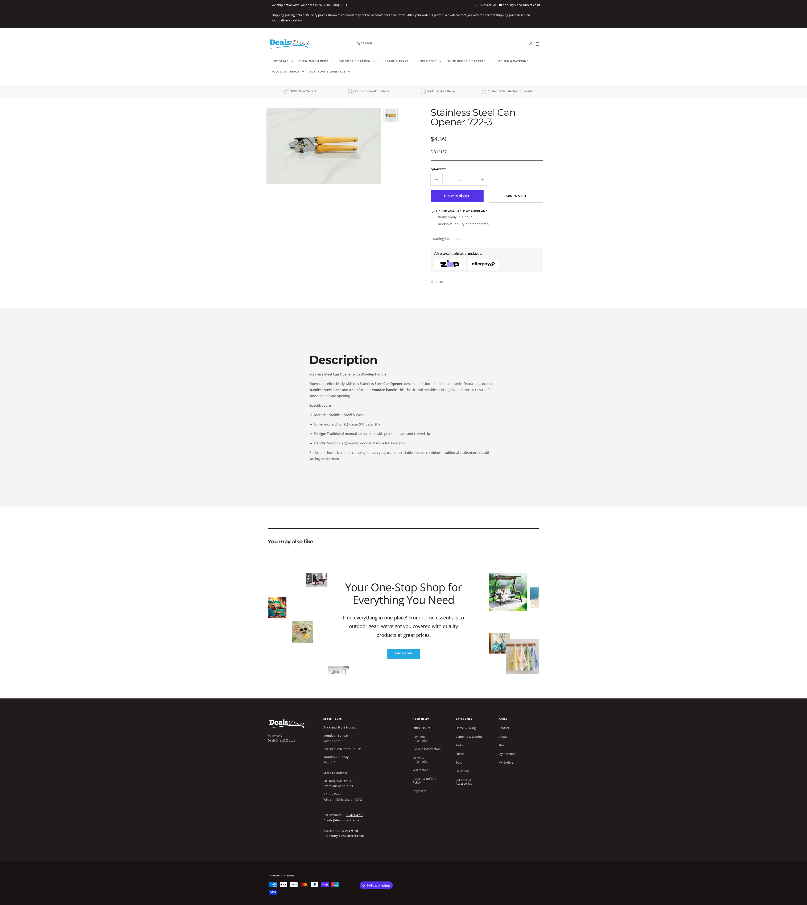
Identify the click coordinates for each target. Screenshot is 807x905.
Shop (502, 745)
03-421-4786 (354, 815)
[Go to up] (801, 899)
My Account (506, 754)
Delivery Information (421, 759)
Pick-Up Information (427, 749)
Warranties (420, 770)
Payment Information (421, 738)
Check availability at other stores (462, 224)
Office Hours (421, 728)
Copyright (419, 791)
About (502, 737)
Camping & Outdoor (470, 737)
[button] (531, 43)
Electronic (462, 771)
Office (460, 754)
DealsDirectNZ (278, 740)
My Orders (505, 762)
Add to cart (516, 195)
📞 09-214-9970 (485, 5)
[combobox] (418, 43)
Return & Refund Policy (424, 780)
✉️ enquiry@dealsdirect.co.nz (519, 5)
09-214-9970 (349, 831)
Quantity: (439, 169)
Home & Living (466, 728)
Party (459, 745)
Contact (503, 728)
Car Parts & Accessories (464, 781)
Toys (459, 762)
